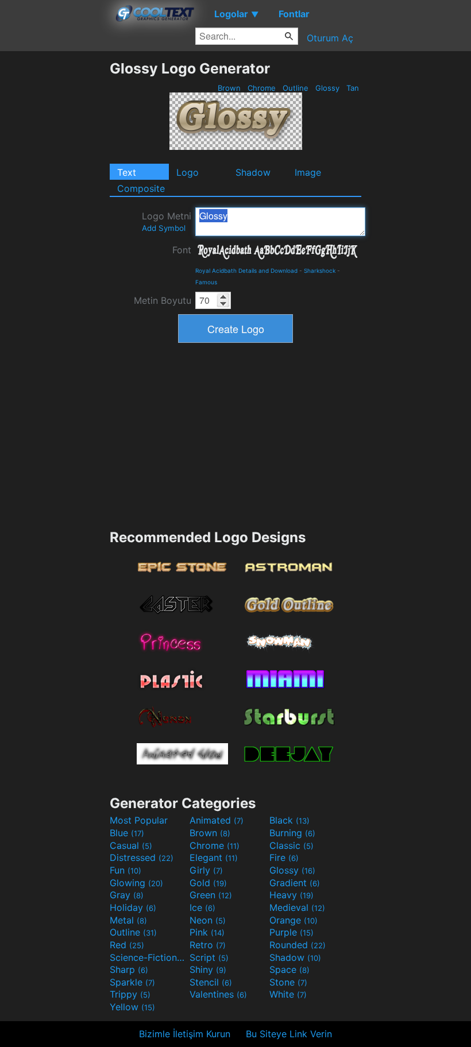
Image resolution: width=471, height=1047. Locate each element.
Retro (208, 945)
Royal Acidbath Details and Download (246, 270)
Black (289, 820)
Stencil (211, 982)
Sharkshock (319, 270)
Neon (208, 920)
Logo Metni (166, 221)
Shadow (253, 172)
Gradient (294, 882)
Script (209, 957)
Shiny (208, 969)
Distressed (141, 857)
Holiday (133, 907)
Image (308, 172)
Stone (288, 982)
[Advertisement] (55, 232)
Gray (127, 895)
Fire (284, 857)
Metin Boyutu (162, 300)
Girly (206, 870)
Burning (292, 833)
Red (127, 945)
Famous (206, 282)
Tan (352, 87)
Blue (127, 833)
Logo (187, 172)
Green (211, 895)
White (288, 994)
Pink (207, 932)
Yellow (132, 1007)
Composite (141, 188)
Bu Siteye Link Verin (289, 1034)
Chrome (261, 87)
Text (126, 172)
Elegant (214, 857)
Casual (131, 845)
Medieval (297, 907)
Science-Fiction (148, 957)
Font (181, 250)
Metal (128, 920)
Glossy (327, 87)
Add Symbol (164, 228)
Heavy (291, 895)
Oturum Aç (330, 38)
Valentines (218, 994)
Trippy (130, 994)
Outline (295, 87)
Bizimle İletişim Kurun (184, 1034)
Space (289, 969)
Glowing (136, 882)
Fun (125, 870)
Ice (202, 907)
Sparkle (132, 982)
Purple (291, 932)
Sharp (129, 969)
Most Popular (139, 820)
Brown (229, 87)
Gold (208, 882)
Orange (293, 920)
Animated (217, 820)
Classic (291, 845)
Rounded (297, 945)
